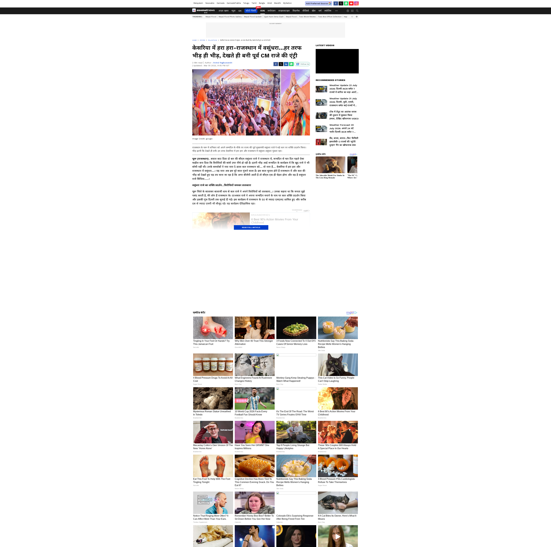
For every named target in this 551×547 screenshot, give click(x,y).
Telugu (246, 3)
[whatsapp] (346, 3)
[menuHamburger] (352, 11)
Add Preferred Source (317, 3)
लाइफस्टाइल (284, 10)
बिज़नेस (296, 10)
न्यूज (233, 10)
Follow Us (305, 64)
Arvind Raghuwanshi (222, 62)
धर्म (319, 10)
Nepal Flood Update (253, 17)
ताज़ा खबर (224, 10)
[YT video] (351, 3)
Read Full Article (251, 227)
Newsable (209, 3)
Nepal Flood (211, 17)
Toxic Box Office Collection (330, 17)
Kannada (220, 3)
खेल (314, 10)
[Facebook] (335, 3)
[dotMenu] (336, 10)
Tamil (254, 3)
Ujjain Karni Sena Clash (274, 17)
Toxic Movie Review (307, 17)
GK (239, 10)
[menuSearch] (357, 11)
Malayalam (198, 3)
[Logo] (204, 10)
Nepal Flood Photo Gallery (230, 17)
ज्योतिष (327, 10)
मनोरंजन (272, 10)
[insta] (356, 3)
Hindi (269, 3)
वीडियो (305, 10)
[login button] (348, 11)
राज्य (262, 10)
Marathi (277, 3)
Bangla (262, 3)
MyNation (287, 3)
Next (356, 16)
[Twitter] (341, 3)
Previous (352, 16)
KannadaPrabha (234, 3)
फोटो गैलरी (251, 10)
